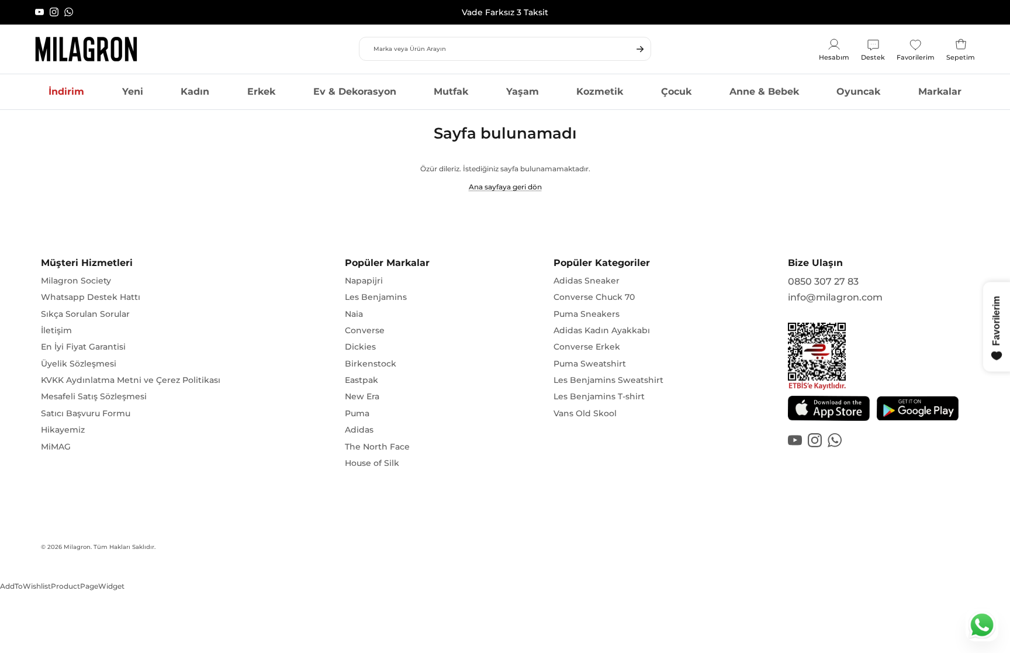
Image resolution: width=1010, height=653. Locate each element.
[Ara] (640, 49)
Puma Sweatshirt (590, 363)
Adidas (359, 429)
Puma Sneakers (587, 314)
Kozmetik (599, 91)
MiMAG (56, 446)
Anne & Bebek (764, 91)
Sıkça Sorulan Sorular (85, 314)
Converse (365, 330)
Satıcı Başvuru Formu (85, 413)
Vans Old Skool (585, 413)
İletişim (56, 330)
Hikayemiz (63, 429)
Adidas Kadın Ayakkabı (602, 330)
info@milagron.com (835, 297)
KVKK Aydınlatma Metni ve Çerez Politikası (130, 380)
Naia (354, 314)
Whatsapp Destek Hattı (90, 297)
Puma (357, 413)
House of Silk (372, 463)
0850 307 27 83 (823, 281)
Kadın (195, 91)
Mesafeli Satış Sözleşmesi (94, 396)
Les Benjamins (376, 297)
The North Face (377, 446)
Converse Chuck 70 (594, 297)
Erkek (261, 91)
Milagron (77, 547)
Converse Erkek (587, 346)
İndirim (66, 91)
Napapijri (364, 280)
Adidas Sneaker (587, 280)
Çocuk (676, 91)
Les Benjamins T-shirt (599, 396)
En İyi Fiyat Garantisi (83, 346)
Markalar (939, 91)
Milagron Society (76, 280)
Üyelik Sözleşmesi (78, 363)
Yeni (132, 91)
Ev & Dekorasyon (354, 91)
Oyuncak (858, 91)
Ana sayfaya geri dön (505, 186)
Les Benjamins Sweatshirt (608, 380)
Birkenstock (370, 363)
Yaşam (522, 91)
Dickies (360, 346)
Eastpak (361, 380)
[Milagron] (86, 49)
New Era (362, 396)
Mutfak (451, 91)
